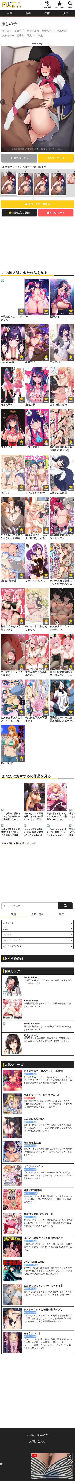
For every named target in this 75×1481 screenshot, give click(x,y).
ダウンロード (57, 212)
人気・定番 (37, 914)
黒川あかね (33, 30)
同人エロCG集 (35, 35)
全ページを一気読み (39, 204)
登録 (46, 313)
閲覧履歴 (47, 7)
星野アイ (19, 30)
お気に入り (59, 7)
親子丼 (20, 35)
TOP (4, 843)
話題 (13, 914)
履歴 (61, 914)
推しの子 (7, 30)
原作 (47, 13)
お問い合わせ (37, 1441)
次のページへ (54, 158)
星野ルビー (48, 30)
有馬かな (62, 30)
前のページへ (21, 158)
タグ (65, 13)
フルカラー (8, 35)
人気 (9, 13)
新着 (28, 13)
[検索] (65, 905)
